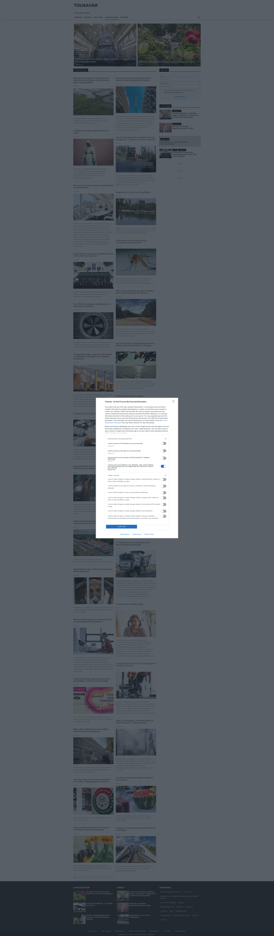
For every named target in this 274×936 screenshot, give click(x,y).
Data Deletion (125, 534)
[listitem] (137, 439)
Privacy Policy (149, 534)
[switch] (163, 443)
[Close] (174, 402)
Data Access (137, 534)
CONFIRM (122, 526)
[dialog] (137, 468)
